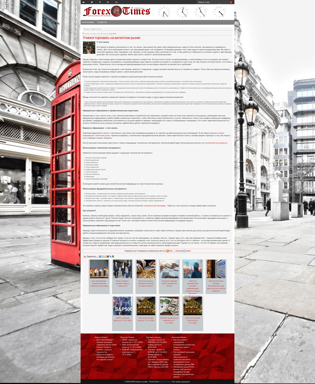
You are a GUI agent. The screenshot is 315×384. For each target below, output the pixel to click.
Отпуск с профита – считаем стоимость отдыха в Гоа (122, 283)
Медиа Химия (165, 381)
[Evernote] (113, 256)
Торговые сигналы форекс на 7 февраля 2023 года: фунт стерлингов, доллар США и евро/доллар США (158, 363)
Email (178, 251)
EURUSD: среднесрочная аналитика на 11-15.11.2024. (169, 320)
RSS (170, 251)
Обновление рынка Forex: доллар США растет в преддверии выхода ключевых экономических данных (183, 372)
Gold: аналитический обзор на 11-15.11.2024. (132, 345)
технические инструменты (216, 142)
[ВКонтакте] (100, 256)
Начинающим (88, 22)
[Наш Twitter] (92, 2)
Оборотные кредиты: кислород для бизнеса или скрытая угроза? (146, 283)
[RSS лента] (108, 2)
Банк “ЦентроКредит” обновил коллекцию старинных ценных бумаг (99, 283)
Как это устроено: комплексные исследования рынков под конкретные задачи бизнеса (184, 344)
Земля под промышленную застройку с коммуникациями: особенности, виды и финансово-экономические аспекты (192, 288)
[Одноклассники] (105, 256)
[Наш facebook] (100, 2)
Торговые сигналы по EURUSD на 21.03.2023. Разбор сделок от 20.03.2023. (157, 353)
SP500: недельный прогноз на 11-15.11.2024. (132, 340)
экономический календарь (155, 205)
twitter (188, 251)
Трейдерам (102, 22)
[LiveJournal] (110, 256)
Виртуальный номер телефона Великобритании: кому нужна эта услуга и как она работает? (216, 286)
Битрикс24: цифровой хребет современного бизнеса (169, 283)
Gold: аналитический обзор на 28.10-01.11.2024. (192, 320)
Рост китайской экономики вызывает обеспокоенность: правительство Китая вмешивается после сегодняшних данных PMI (183, 358)
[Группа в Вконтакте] (83, 2)
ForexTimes (112, 34)
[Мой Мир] (108, 256)
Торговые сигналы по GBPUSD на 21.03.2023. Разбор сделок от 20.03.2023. (157, 343)
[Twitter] (102, 256)
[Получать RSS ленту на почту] (116, 2)
